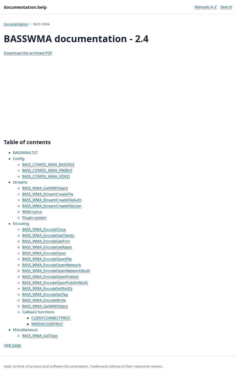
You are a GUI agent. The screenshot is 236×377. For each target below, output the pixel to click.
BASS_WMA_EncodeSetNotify (47, 288)
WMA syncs (32, 211)
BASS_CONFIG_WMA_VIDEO (46, 176)
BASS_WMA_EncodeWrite (44, 300)
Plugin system (34, 217)
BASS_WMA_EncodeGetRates (47, 247)
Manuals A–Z (206, 6)
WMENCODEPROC (47, 324)
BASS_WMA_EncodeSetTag (45, 294)
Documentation (16, 24)
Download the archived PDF (28, 53)
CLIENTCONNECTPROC (51, 318)
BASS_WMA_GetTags (40, 335)
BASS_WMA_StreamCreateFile (47, 194)
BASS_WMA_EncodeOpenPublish (50, 276)
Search (226, 6)
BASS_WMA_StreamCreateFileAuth (52, 199)
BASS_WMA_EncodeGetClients (48, 235)
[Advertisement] (118, 97)
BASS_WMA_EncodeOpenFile (47, 258)
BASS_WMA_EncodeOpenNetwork (51, 264)
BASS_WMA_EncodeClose (44, 229)
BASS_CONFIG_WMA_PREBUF (47, 170)
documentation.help (25, 7)
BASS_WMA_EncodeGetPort (46, 241)
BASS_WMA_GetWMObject (45, 188)
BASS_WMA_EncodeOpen (44, 253)
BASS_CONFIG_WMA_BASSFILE (48, 164)
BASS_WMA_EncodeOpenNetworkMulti (56, 270)
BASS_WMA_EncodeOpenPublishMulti (55, 282)
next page (12, 345)
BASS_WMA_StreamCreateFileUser (52, 205)
